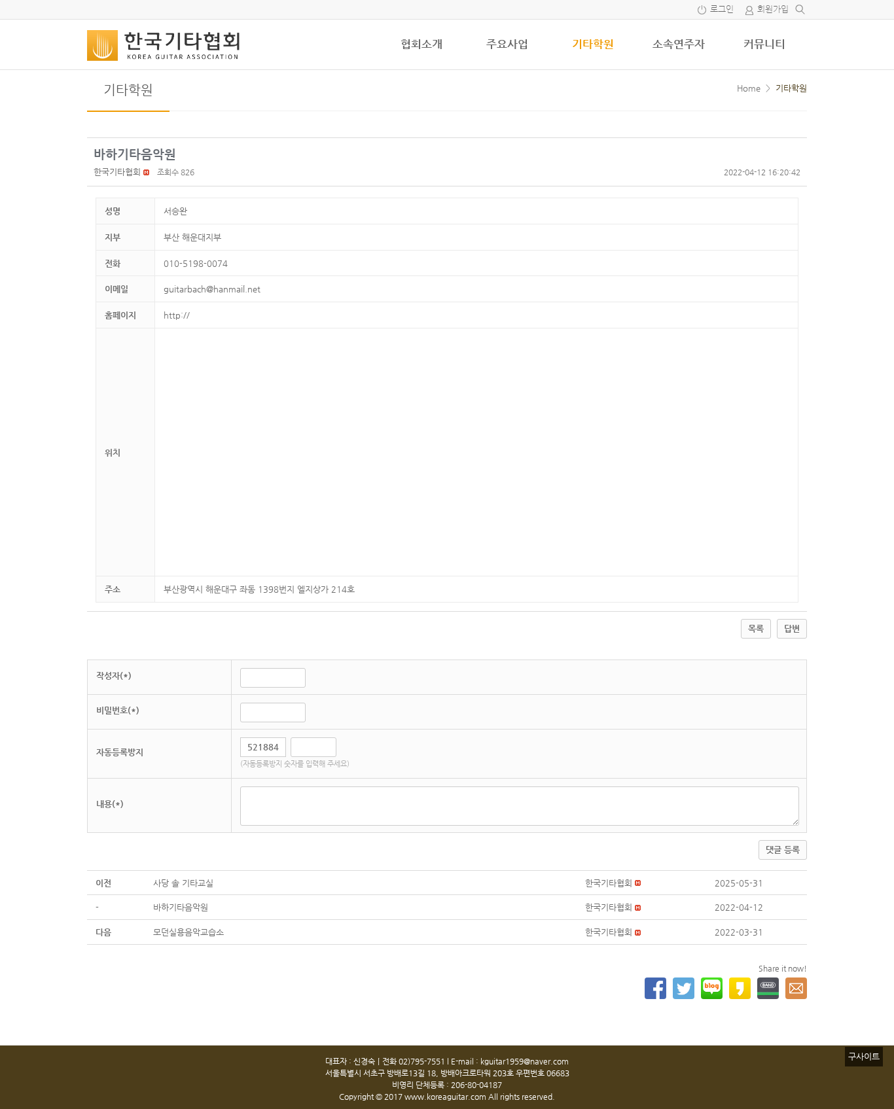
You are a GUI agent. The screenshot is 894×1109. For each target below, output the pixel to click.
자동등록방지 (119, 752)
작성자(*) (114, 675)
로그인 (722, 9)
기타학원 (593, 43)
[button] (117, 172)
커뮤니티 (764, 43)
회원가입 (773, 9)
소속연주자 (679, 43)
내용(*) (110, 804)
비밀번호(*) (117, 710)
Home (748, 88)
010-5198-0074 (196, 263)
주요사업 (507, 43)
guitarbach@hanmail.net (212, 289)
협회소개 (421, 43)
